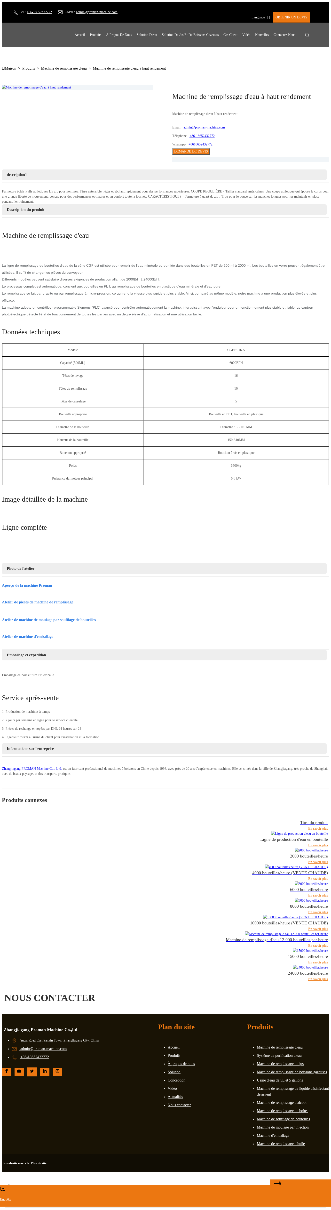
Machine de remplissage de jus (280, 1064)
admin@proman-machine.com (97, 12)
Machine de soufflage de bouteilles (283, 1119)
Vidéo (246, 35)
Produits (95, 35)
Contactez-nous (284, 35)
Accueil (80, 35)
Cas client (230, 35)
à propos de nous (119, 35)
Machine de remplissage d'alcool (282, 1102)
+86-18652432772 (39, 12)
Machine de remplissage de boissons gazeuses (292, 1072)
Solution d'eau (147, 35)
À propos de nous (181, 1064)
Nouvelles (262, 35)
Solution (174, 1072)
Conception (176, 1080)
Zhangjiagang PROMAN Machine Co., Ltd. (32, 768)
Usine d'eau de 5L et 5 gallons (280, 1080)
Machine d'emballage (273, 1135)
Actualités (175, 1097)
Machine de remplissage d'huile (281, 1144)
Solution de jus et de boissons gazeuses (190, 35)
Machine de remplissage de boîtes (282, 1111)
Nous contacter (179, 1105)
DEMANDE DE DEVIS (191, 151)
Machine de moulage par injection (283, 1127)
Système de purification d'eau (279, 1055)
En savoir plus (318, 828)
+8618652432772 (201, 144)
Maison (10, 68)
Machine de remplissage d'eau (64, 68)
